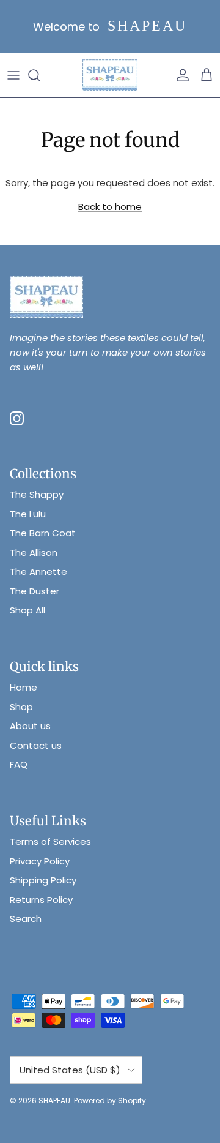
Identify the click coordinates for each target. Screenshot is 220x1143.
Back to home (110, 206)
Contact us (36, 745)
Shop (21, 706)
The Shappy (37, 494)
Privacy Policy (40, 861)
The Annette (38, 571)
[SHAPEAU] (110, 75)
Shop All (27, 610)
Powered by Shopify (110, 1100)
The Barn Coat (43, 533)
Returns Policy (41, 899)
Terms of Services (50, 841)
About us (30, 725)
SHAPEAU (54, 1100)
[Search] (40, 75)
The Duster (34, 591)
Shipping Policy (43, 880)
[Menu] (13, 75)
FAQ (19, 764)
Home (23, 687)
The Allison (33, 552)
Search (26, 918)
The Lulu (28, 514)
